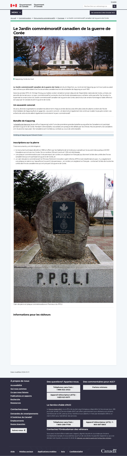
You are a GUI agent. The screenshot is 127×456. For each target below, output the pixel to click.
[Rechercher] (114, 6)
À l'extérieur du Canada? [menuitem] (21, 417)
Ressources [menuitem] (16, 403)
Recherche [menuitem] (15, 399)
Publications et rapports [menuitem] (21, 396)
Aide (13, 452)
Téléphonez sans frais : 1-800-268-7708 (63, 423)
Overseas (60, 18)
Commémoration (25, 18)
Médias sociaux (26, 452)
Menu (17, 12)
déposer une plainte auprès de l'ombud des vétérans (94, 438)
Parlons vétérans (99, 387)
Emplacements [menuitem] (17, 421)
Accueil (13, 18)
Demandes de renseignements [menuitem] (24, 414)
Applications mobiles (47, 452)
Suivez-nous (19, 431)
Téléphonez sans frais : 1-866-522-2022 (63, 388)
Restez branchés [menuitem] (18, 424)
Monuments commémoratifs (44, 18)
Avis (63, 452)
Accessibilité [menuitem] (16, 385)
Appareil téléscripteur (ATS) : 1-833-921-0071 (63, 396)
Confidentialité (76, 452)
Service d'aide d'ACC (55, 409)
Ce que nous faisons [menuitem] (19, 392)
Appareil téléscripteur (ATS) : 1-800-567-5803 (99, 423)
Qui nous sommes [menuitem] (18, 389)
